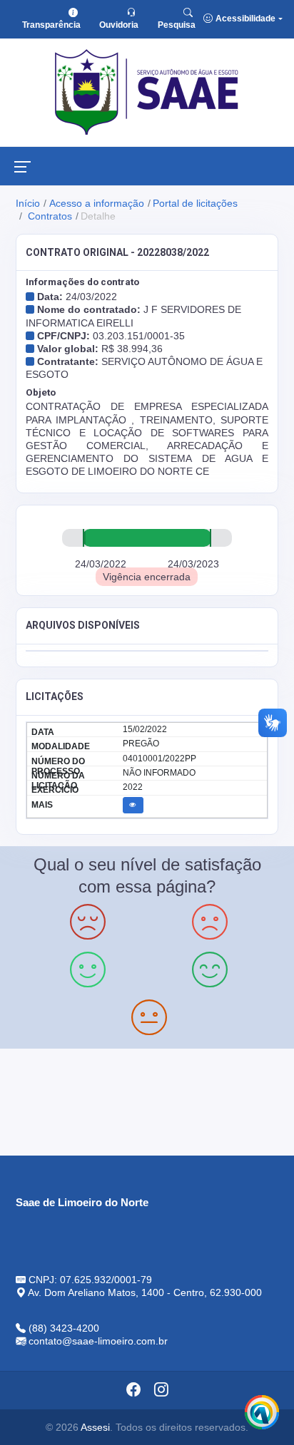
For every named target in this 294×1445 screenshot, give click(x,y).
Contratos (48, 216)
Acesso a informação (96, 203)
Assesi (95, 1427)
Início (28, 203)
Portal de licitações (195, 203)
